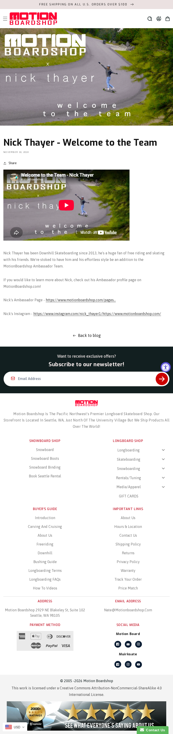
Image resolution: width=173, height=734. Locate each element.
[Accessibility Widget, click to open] (166, 367)
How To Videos (45, 588)
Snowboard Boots (45, 458)
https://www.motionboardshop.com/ (131, 314)
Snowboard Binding (45, 467)
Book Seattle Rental (45, 476)
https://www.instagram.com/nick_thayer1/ (67, 314)
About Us (45, 535)
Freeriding (44, 544)
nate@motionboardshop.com (128, 610)
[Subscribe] (162, 379)
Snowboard (45, 450)
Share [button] (13, 163)
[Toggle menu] (163, 450)
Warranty (128, 570)
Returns (128, 553)
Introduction (45, 518)
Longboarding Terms (45, 570)
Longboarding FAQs (45, 579)
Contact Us (128, 535)
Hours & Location (128, 527)
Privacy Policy (128, 562)
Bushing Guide (45, 562)
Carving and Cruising (45, 527)
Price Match (128, 588)
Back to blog (89, 335)
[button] (150, 18)
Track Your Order (128, 579)
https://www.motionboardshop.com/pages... (81, 300)
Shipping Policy (128, 544)
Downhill (45, 553)
